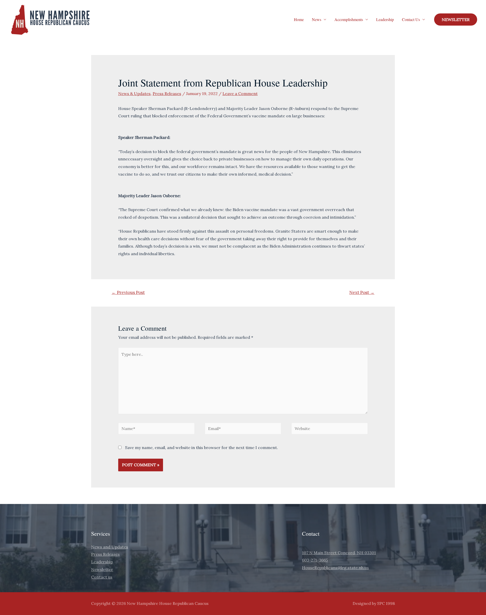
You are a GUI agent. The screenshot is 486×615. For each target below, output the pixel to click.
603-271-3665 (315, 560)
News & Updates (134, 93)
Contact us (101, 577)
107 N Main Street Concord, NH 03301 (339, 552)
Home (299, 19)
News (316, 19)
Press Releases (167, 93)
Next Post (361, 292)
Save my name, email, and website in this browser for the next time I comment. (201, 447)
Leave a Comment (240, 93)
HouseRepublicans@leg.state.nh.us (335, 567)
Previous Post (128, 292)
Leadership (385, 19)
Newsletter (102, 569)
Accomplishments (348, 19)
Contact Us (411, 19)
